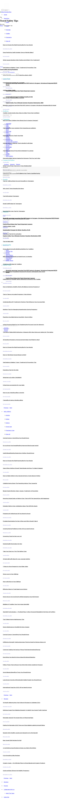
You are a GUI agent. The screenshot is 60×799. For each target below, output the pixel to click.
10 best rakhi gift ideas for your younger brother (16, 559)
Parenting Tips (9, 140)
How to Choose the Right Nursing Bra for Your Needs (18, 347)
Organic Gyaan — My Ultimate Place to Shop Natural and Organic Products (24, 763)
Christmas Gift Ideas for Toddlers (12, 264)
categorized (8, 123)
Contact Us (8, 259)
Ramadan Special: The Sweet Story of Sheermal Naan (18, 717)
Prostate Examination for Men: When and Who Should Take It (20, 521)
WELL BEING (7, 411)
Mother (8, 415)
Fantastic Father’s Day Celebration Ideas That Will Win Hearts (20, 506)
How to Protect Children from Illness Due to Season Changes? (20, 120)
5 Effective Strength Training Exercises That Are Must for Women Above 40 (24, 642)
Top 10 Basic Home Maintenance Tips (13, 619)
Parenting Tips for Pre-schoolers (12, 234)
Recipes (6, 698)
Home (5, 14)
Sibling (8, 423)
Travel (1, 66)
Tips (7, 152)
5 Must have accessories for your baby (13, 385)
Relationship (9, 147)
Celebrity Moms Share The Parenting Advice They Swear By (20, 483)
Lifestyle (8, 135)
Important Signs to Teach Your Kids (13, 135)
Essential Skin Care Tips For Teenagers (14, 211)
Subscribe (6, 797)
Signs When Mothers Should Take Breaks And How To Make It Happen (23, 468)
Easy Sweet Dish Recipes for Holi (12, 740)
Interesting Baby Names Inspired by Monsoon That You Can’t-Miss (21, 158)
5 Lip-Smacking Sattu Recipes (11, 755)
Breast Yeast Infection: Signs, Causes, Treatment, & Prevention (20, 491)
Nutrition (8, 137)
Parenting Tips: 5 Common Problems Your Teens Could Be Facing (21, 173)
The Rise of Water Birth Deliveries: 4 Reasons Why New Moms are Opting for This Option (28, 332)
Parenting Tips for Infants (12, 141)
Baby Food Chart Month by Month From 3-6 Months (17, 256)
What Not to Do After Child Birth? (12, 377)
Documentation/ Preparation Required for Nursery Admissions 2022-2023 (24, 271)
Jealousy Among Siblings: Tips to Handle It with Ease (18, 143)
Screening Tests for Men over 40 (12, 536)
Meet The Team (10, 793)
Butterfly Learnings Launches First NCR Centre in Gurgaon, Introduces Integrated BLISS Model (29, 105)
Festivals (8, 127)
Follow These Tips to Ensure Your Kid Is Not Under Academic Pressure (23, 664)
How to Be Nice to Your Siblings (12, 581)
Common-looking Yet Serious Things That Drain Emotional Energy (21, 649)
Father (7, 419)
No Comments (11, 72)
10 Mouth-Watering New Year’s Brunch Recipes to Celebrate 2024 (21, 702)
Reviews (6, 782)
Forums (6, 785)
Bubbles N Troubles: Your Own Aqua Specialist (16, 604)
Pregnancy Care (10, 430)
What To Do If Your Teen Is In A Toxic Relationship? (17, 166)
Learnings (8, 134)
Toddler (7, 153)
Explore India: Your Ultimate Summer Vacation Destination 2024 (24, 103)
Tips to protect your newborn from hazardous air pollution (19, 128)
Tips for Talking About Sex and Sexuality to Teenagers (18, 181)
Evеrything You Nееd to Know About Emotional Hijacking (19, 657)
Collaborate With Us (9, 789)
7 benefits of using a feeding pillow (13, 400)
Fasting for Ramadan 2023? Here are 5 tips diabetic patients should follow (24, 725)
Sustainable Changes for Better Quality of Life (19, 97)
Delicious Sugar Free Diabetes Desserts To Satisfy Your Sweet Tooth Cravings (25, 710)
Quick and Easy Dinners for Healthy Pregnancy (16, 770)
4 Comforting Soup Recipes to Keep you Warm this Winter (19, 748)
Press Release (9, 144)
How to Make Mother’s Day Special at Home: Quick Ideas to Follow (21, 475)
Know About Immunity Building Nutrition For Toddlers (18, 249)
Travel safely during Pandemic (9, 69)
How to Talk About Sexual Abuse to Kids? (14, 355)
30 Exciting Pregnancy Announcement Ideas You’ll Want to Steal (21, 339)
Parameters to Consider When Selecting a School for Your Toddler (22, 279)
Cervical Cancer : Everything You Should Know (16, 438)
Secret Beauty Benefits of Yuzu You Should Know (17, 672)
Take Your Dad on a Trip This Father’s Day (15, 551)
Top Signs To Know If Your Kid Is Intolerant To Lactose (18, 150)
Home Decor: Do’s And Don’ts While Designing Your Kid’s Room (21, 596)
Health (7, 128)
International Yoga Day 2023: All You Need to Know (17, 687)
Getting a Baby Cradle (9, 226)
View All (8, 434)
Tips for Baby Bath (8, 241)
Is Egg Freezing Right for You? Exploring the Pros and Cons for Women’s (23, 324)
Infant (7, 22)
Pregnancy (8, 143)
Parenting (6, 18)
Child (7, 124)
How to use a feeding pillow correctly (13, 97)
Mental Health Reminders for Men (12, 544)
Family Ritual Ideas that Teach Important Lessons (20, 91)
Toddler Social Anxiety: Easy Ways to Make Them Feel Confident (21, 113)
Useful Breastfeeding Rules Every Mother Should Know (18, 453)
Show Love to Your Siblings (10, 574)
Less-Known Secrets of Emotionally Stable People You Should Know (22, 680)
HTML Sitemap (9, 260)
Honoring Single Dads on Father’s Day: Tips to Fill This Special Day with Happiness (26, 498)
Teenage (8, 151)
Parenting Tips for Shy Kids (10, 370)
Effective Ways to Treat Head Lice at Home (15, 589)
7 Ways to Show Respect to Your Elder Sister (15, 566)
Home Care (9, 426)
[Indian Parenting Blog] (5, 12)
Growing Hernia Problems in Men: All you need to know (18, 528)
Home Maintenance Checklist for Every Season (16, 627)
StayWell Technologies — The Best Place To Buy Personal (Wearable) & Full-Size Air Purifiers (29, 612)
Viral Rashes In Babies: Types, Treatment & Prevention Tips (19, 67)
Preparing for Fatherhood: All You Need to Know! (16, 513)
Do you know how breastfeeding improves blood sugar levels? (21, 445)
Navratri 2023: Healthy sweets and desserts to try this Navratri (20, 733)
